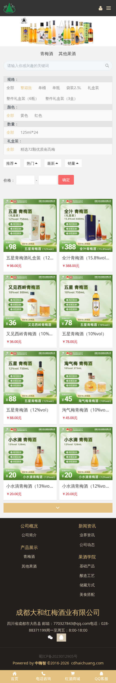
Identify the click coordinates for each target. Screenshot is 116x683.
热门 (30, 163)
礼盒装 (93, 87)
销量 (71, 163)
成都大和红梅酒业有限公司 (58, 612)
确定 (66, 179)
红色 (38, 115)
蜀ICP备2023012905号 (58, 656)
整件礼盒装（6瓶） (22, 98)
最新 (51, 163)
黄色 (24, 115)
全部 (10, 87)
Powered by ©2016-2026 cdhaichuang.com (58, 663)
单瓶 (56, 87)
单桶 (42, 87)
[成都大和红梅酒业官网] (9, 8)
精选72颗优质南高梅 (38, 149)
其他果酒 (67, 54)
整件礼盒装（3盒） (61, 98)
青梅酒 (46, 54)
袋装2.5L (73, 87)
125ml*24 (29, 132)
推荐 (10, 163)
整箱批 (26, 87)
